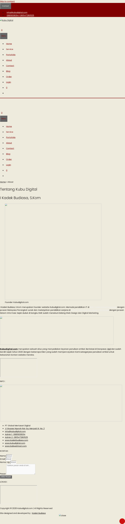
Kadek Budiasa (39, 513)
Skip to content (7, 1)
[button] (10, 49)
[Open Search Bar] (1, 24)
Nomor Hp (5, 462)
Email (3, 459)
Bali (109, 349)
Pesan (3, 473)
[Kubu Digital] (9, 103)
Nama (3, 455)
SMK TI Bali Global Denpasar (103, 307)
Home (3, 182)
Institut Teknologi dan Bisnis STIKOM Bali (90, 310)
